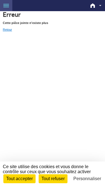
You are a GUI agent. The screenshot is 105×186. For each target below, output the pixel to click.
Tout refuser (53, 178)
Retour (7, 29)
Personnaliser (87, 178)
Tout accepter (19, 178)
